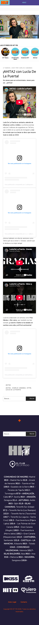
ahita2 (8, 388)
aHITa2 (8, 385)
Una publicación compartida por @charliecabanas (20, 375)
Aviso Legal (12, 602)
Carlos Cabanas (25, 68)
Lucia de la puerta (13, 390)
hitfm (29, 388)
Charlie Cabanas (19, 388)
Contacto (24, 602)
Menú (24, 3)
